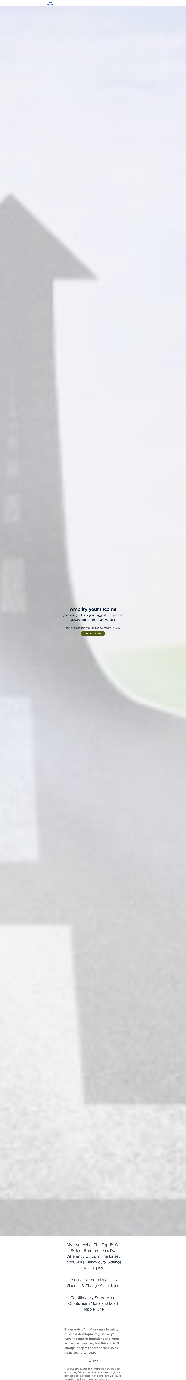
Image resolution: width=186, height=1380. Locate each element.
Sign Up (137, 3)
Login (131, 3)
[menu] (134, 3)
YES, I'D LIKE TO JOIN (93, 633)
